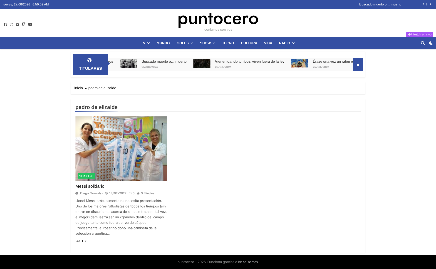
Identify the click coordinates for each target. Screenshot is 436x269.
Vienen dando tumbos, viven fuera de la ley (240, 61)
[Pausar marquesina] (358, 64)
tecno (228, 43)
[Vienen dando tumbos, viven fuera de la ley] (192, 63)
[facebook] (6, 24)
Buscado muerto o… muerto (380, 4)
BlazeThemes (248, 262)
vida (268, 43)
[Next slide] (430, 4)
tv (143, 43)
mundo (163, 43)
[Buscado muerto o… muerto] (118, 63)
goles (183, 43)
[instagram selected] (12, 24)
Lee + (79, 241)
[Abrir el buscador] (423, 43)
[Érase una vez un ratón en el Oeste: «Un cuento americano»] (290, 63)
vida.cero (86, 176)
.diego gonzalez (91, 193)
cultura (249, 43)
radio (284, 43)
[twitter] (17, 24)
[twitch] (23, 24)
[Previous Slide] (423, 4)
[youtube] (30, 24)
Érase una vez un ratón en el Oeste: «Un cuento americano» (351, 61)
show (205, 43)
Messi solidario (89, 186)
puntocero (218, 18)
